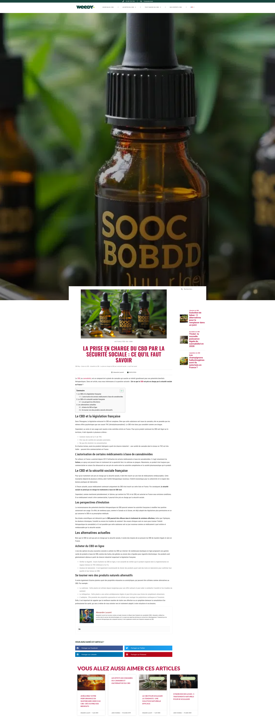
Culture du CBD (85, 366)
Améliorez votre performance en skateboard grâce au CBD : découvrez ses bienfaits (91, 701)
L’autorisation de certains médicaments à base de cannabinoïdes (102, 397)
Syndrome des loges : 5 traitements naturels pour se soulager (183, 696)
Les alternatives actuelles (87, 405)
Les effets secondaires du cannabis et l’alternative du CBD (122, 680)
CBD (78, 378)
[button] (99, 648)
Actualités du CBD (124, 341)
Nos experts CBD (176, 7)
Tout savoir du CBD (152, 7)
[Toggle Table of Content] (120, 391)
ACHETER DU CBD (128, 7)
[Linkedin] (79, 629)
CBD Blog (77, 366)
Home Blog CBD (108, 7)
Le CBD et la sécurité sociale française (91, 399)
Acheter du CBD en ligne (89, 407)
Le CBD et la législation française (89, 394)
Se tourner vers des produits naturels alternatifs (97, 410)
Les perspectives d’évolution (91, 402)
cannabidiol (87, 378)
